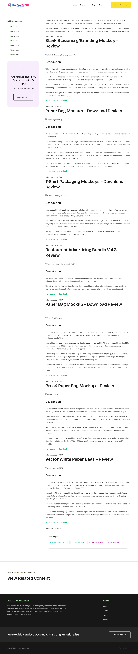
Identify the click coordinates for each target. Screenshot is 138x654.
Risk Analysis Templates (96, 542)
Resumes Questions (78, 542)
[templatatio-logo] (18, 3)
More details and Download (56, 101)
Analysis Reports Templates (59, 542)
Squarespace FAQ (114, 542)
